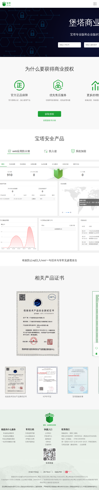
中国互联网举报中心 (90, 487)
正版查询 (48, 445)
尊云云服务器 (48, 482)
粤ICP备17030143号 (57, 477)
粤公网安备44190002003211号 (77, 477)
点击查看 (83, 445)
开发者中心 (48, 436)
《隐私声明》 (58, 472)
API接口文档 (30, 439)
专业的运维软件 (8, 433)
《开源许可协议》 (33, 472)
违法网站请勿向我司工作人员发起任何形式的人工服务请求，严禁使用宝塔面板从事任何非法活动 (35, 487)
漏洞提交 (48, 439)
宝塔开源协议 (30, 442)
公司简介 (48, 433)
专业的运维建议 (8, 436)
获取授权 (49, 114)
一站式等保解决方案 (8, 442)
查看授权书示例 (49, 120)
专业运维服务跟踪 (8, 439)
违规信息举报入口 (76, 487)
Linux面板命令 (30, 436)
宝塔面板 (17, 480)
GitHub (48, 442)
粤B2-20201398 (43, 477)
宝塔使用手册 (30, 433)
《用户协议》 (46, 472)
